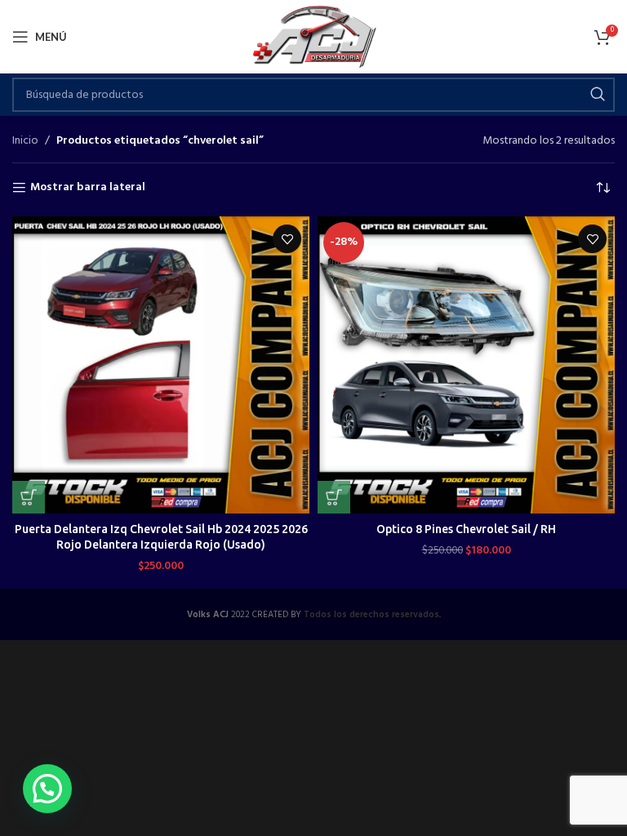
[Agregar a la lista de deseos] (287, 239)
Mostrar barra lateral (87, 188)
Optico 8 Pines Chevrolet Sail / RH (466, 529)
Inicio (25, 141)
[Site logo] (314, 37)
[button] (28, 497)
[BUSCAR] (597, 95)
